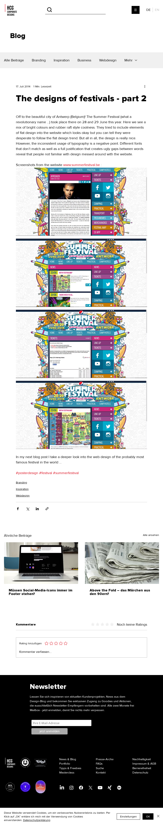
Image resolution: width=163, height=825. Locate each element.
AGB (153, 763)
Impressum (139, 763)
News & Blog (67, 759)
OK (148, 816)
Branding (39, 60)
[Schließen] (158, 816)
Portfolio (64, 763)
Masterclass (66, 772)
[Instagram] (71, 787)
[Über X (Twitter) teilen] (27, 509)
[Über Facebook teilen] (18, 509)
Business (84, 60)
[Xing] (109, 787)
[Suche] (75, 9)
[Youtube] (100, 787)
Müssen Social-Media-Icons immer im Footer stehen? (40, 592)
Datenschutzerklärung (36, 820)
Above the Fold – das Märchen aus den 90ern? (120, 592)
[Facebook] (81, 787)
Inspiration (62, 60)
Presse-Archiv (105, 759)
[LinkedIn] (62, 787)
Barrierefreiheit (141, 768)
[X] (90, 787)
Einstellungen (128, 816)
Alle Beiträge (14, 60)
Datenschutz (140, 772)
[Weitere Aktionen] (144, 86)
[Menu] (136, 10)
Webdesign (107, 60)
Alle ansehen (151, 535)
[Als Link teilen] (47, 509)
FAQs (99, 763)
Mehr (128, 60)
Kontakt (101, 772)
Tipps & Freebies (70, 768)
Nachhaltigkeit (141, 759)
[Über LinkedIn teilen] (37, 509)
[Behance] (119, 787)
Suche (100, 768)
